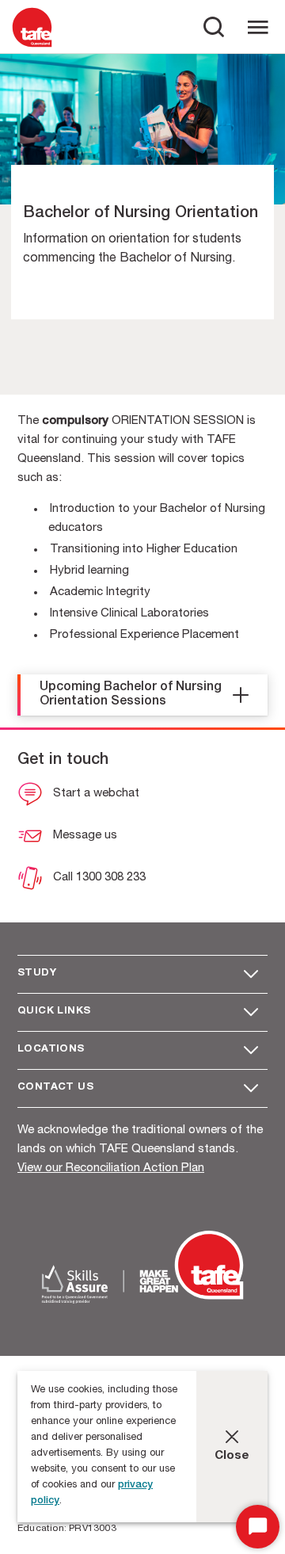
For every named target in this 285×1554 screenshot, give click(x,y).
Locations (51, 1049)
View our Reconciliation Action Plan (110, 1168)
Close (232, 1456)
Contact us (55, 1087)
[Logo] (32, 46)
